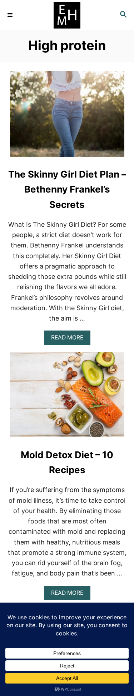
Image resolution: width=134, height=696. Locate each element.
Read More (69, 339)
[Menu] (10, 15)
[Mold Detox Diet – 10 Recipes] (67, 398)
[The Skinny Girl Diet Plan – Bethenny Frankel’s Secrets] (67, 117)
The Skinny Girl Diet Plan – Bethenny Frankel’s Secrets (67, 189)
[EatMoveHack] (67, 15)
